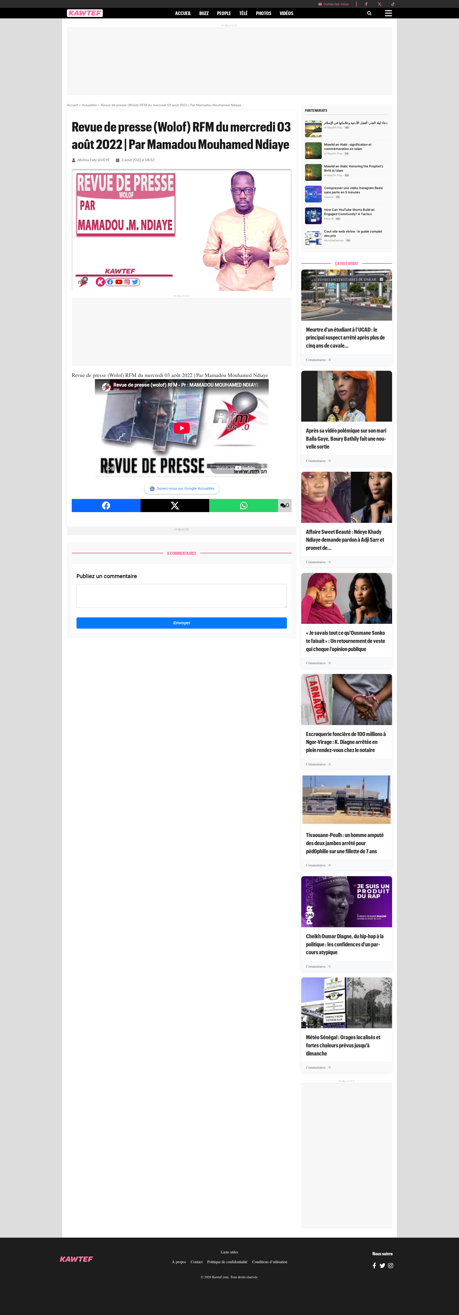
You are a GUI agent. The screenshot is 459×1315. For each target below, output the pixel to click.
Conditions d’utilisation (269, 1261)
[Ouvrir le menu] (388, 13)
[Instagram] (390, 1266)
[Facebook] (374, 1266)
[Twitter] (382, 1266)
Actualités (89, 105)
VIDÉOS (286, 13)
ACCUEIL (183, 13)
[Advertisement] (229, 61)
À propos (179, 1261)
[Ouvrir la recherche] (369, 13)
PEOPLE (224, 13)
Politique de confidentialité (227, 1261)
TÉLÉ (243, 13)
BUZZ (204, 13)
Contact (196, 1261)
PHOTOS (263, 13)
